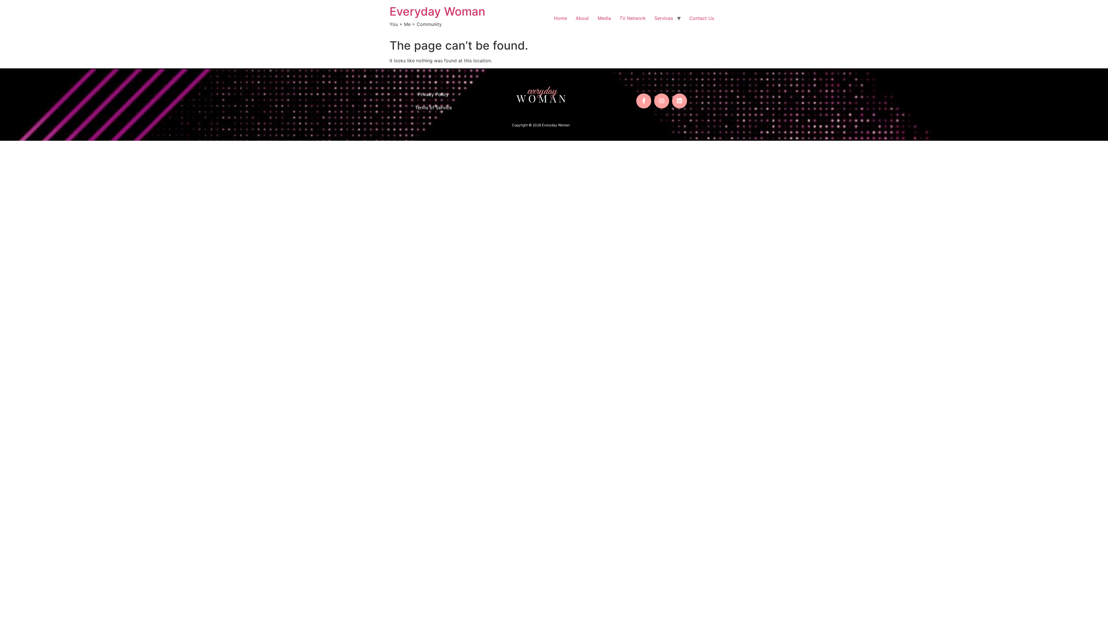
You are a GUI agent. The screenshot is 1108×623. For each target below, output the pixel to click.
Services (663, 18)
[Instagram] (661, 100)
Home (560, 18)
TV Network (632, 18)
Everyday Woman (437, 11)
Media (604, 18)
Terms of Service (433, 107)
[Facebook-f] (643, 100)
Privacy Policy (433, 94)
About (582, 18)
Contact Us (701, 18)
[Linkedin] (679, 100)
